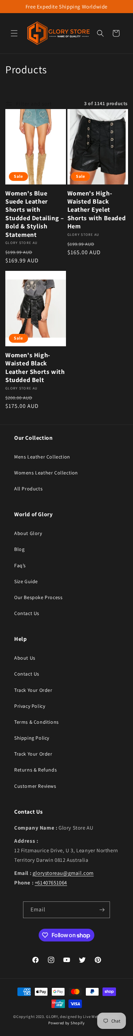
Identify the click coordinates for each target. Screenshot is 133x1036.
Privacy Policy (29, 706)
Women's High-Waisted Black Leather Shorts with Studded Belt (35, 367)
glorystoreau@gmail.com (63, 873)
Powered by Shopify (66, 1022)
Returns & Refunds (35, 770)
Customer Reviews (35, 786)
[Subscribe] (102, 909)
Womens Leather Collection (46, 472)
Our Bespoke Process (38, 597)
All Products (28, 488)
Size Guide (26, 581)
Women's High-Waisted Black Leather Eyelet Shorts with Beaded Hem (96, 209)
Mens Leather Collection (42, 457)
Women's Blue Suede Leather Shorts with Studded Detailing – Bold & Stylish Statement (34, 214)
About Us (24, 658)
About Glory (28, 533)
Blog (19, 549)
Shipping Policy (31, 738)
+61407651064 (51, 882)
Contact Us (26, 613)
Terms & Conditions (36, 722)
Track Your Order (33, 690)
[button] (14, 33)
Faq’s (20, 565)
